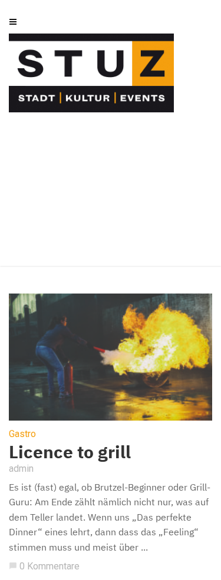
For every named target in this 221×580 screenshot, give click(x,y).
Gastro (22, 434)
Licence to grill (70, 451)
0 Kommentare (44, 566)
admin (21, 468)
